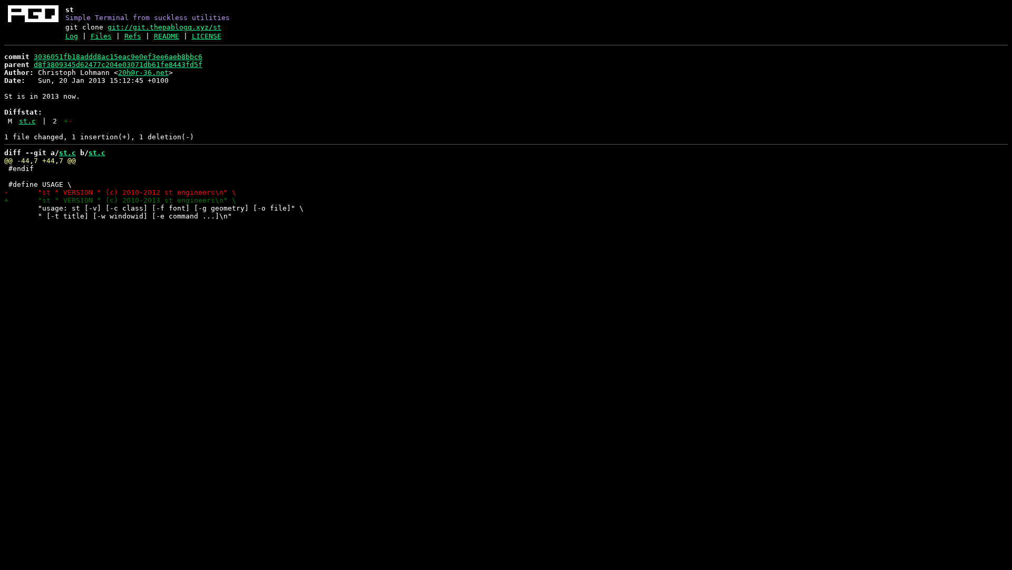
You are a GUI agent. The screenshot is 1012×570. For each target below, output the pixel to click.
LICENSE (206, 36)
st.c (27, 121)
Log (71, 36)
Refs (132, 36)
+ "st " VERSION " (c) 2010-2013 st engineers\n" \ (120, 200)
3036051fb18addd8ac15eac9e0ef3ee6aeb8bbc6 (118, 57)
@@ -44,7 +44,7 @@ (40, 161)
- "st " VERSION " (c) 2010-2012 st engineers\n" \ (120, 192)
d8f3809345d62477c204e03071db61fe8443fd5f (118, 65)
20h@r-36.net (143, 73)
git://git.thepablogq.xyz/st (164, 27)
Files (101, 36)
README (166, 36)
